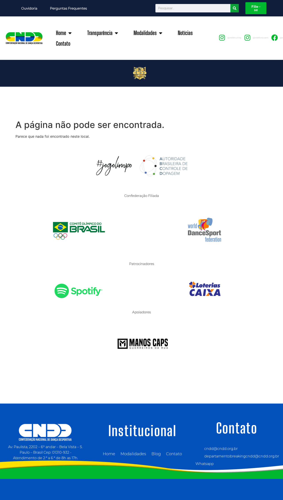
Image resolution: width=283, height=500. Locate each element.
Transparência (100, 33)
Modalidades (145, 33)
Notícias (185, 33)
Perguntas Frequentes (68, 8)
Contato (63, 43)
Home (61, 33)
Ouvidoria (29, 8)
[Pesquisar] (234, 8)
